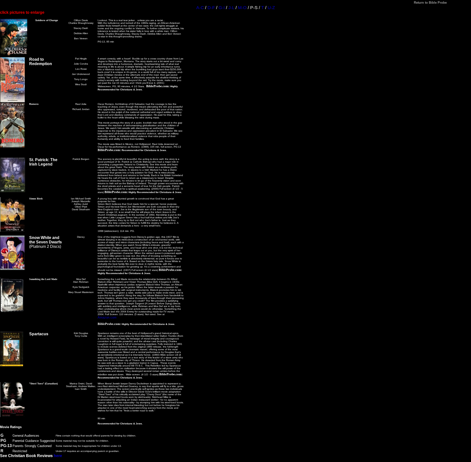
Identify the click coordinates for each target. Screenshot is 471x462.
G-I (222, 7)
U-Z (271, 7)
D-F (211, 7)
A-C (200, 7)
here (58, 456)
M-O (242, 7)
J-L (231, 7)
